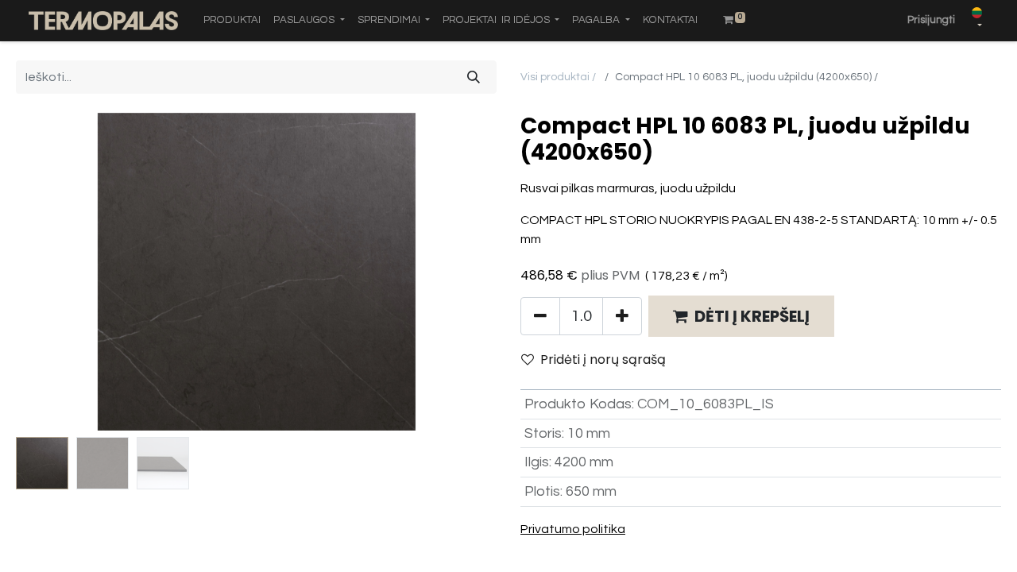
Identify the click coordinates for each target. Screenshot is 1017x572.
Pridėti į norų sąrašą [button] (603, 359)
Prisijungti (931, 19)
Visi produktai (555, 77)
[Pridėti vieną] (622, 316)
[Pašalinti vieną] (540, 316)
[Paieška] (473, 77)
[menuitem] (232, 20)
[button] (52, 271)
